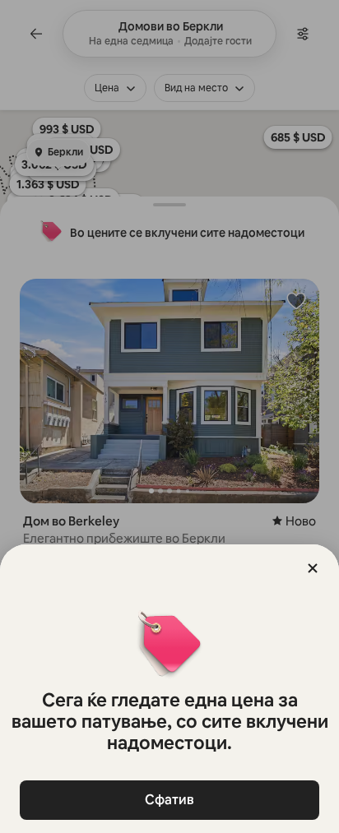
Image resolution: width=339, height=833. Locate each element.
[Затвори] (312, 568)
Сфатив (169, 799)
